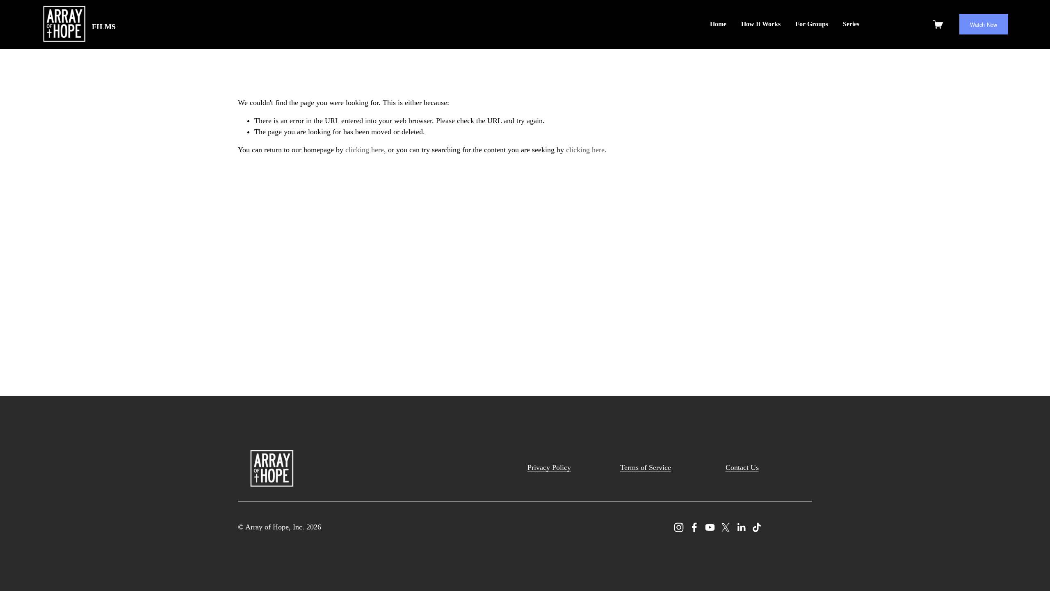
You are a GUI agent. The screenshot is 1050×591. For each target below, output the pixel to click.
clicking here (364, 150)
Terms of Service (645, 467)
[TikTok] (757, 527)
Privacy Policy (549, 467)
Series (851, 24)
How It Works (761, 24)
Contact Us (742, 467)
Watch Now (983, 24)
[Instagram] (679, 527)
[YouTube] (710, 527)
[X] (725, 527)
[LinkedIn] (741, 527)
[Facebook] (694, 527)
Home (718, 24)
